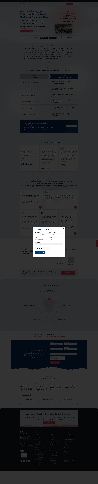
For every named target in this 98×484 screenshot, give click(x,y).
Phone (36, 237)
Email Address (52, 232)
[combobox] (36, 239)
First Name (37, 232)
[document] (49, 242)
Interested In (37, 242)
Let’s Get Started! (40, 252)
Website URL (51, 237)
